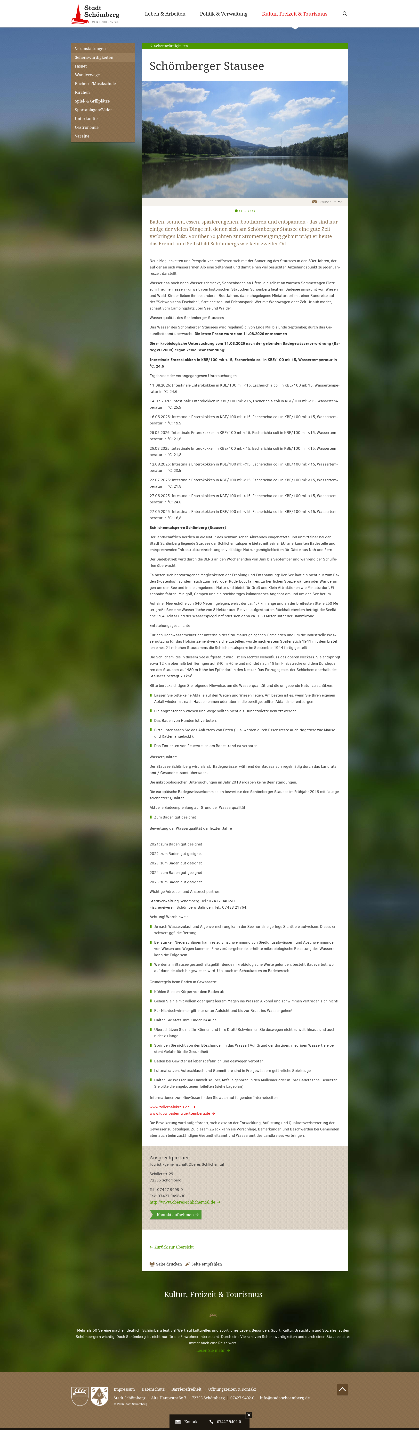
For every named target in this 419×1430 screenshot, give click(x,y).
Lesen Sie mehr (210, 1350)
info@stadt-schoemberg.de (285, 1398)
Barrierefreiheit (186, 1389)
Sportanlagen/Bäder (93, 109)
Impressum (124, 1389)
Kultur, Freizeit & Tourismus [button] (298, 13)
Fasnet (81, 66)
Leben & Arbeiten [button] (165, 14)
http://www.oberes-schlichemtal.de (182, 1202)
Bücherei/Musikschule (95, 83)
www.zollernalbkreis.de (170, 1107)
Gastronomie (87, 127)
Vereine (82, 136)
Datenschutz (153, 1389)
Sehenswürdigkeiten (94, 57)
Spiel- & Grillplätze (92, 101)
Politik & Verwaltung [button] (224, 14)
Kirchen (82, 92)
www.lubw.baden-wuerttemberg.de (180, 1113)
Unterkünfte (86, 118)
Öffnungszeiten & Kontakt (232, 1389)
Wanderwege (87, 75)
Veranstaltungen (90, 48)
